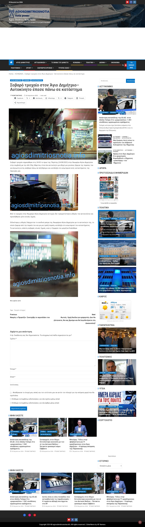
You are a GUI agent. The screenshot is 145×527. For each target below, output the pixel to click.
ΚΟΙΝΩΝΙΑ (76, 62)
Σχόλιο (13, 339)
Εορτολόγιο (112, 456)
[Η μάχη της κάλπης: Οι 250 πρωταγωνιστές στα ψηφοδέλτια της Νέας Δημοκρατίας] (117, 280)
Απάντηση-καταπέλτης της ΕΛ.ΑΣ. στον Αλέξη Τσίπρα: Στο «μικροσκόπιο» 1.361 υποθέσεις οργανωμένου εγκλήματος (22, 444)
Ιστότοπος (14, 385)
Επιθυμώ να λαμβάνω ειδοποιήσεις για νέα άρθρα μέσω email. (35, 403)
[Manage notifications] (140, 522)
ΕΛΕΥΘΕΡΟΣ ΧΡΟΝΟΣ (44, 68)
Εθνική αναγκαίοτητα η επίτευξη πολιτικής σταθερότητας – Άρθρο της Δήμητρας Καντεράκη (116, 261)
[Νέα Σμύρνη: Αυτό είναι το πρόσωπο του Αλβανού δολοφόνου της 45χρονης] (105, 141)
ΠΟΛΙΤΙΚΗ (89, 62)
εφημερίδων (114, 203)
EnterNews (91, 524)
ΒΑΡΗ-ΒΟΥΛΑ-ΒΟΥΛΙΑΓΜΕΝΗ (123, 404)
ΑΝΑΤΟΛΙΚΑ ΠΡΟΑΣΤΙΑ (106, 404)
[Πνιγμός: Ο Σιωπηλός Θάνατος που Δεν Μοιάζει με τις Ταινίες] (117, 372)
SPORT (28, 68)
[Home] (11, 62)
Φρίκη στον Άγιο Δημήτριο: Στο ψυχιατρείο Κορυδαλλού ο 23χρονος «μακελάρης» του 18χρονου (124, 158)
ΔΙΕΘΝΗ (102, 62)
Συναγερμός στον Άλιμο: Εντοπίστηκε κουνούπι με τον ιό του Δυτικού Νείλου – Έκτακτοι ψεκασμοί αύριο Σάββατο (52, 444)
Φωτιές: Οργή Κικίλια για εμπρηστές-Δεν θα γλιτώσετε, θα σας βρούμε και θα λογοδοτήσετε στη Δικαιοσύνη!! (74, 319)
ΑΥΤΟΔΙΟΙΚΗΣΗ (39, 62)
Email (12, 377)
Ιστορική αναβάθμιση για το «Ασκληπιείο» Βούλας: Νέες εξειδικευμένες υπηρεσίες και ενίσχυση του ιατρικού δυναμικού (116, 412)
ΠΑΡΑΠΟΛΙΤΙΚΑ (104, 256)
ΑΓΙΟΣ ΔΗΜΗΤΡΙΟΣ (23, 62)
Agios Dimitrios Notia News (22, 20)
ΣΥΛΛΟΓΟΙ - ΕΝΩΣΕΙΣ (115, 377)
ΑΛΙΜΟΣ (43, 431)
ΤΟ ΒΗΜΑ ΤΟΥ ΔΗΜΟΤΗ (59, 62)
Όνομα (13, 369)
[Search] (123, 65)
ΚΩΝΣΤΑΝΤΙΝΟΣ (17, 95)
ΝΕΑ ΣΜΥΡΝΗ (116, 138)
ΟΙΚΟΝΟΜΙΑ (115, 62)
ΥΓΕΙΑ (124, 406)
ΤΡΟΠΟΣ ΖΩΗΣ (63, 68)
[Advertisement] (72, 43)
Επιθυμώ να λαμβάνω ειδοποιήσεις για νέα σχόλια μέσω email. (36, 399)
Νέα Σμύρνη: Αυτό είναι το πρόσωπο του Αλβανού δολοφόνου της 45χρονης (123, 142)
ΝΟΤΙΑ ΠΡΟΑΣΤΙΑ (37, 80)
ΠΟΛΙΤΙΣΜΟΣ (15, 68)
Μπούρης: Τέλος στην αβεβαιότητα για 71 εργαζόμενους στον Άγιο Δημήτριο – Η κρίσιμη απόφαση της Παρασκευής (82, 444)
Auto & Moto (47, 491)
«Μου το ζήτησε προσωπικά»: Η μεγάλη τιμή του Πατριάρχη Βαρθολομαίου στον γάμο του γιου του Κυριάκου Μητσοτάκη (115, 349)
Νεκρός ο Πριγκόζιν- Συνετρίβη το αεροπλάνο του (30, 316)
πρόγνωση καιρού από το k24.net (115, 321)
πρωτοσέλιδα (105, 203)
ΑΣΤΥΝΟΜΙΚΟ (15, 431)
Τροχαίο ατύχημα (19, 310)
